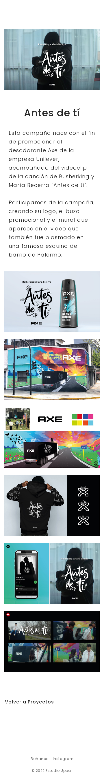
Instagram (63, 758)
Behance (40, 758)
